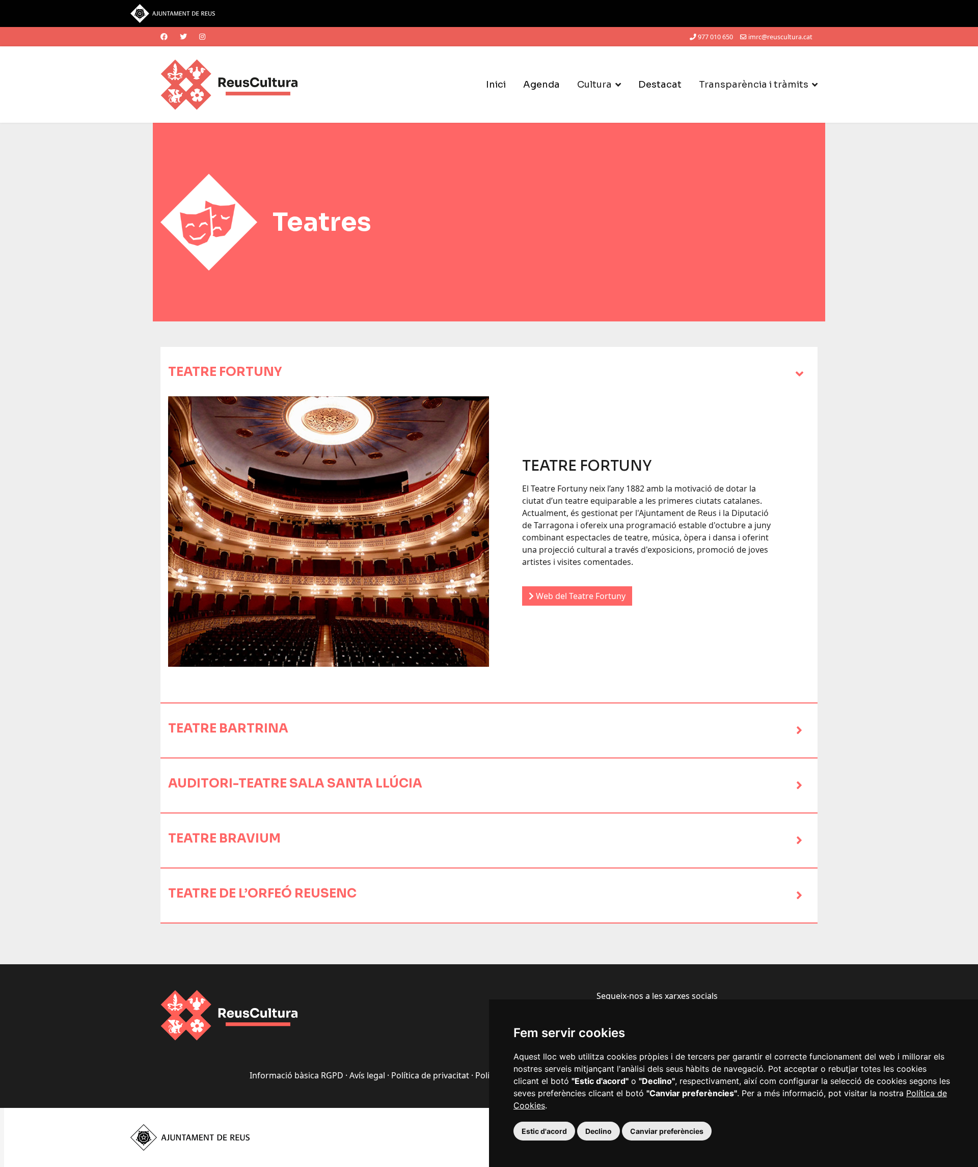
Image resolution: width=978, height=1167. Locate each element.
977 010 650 (715, 37)
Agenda (541, 84)
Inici (496, 84)
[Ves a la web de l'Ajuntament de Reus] (489, 13)
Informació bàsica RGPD (296, 1075)
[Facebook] (164, 36)
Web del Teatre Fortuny (580, 596)
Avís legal (367, 1075)
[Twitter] (183, 36)
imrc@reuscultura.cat (780, 37)
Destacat (660, 84)
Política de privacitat (430, 1075)
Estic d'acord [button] (544, 1131)
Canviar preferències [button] (666, 1131)
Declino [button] (598, 1131)
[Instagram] (202, 36)
